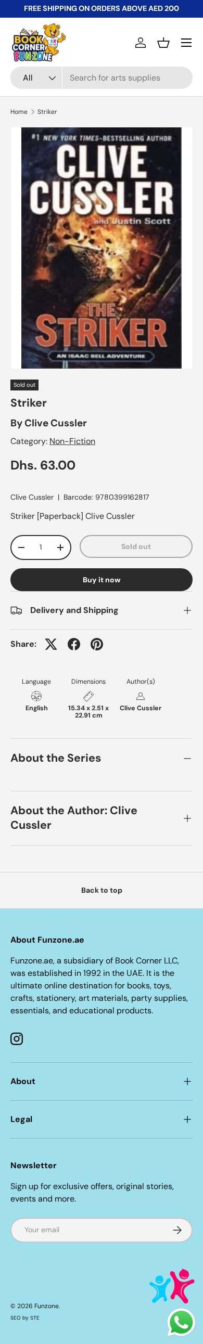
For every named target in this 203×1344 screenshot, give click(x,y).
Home (19, 112)
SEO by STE (25, 1317)
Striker (47, 112)
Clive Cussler (55, 422)
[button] (163, 42)
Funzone (46, 1306)
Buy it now (102, 579)
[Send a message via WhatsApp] (181, 1322)
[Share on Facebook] (73, 644)
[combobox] (101, 78)
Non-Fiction (72, 441)
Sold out (136, 546)
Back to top (101, 890)
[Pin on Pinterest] (96, 644)
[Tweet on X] (51, 644)
